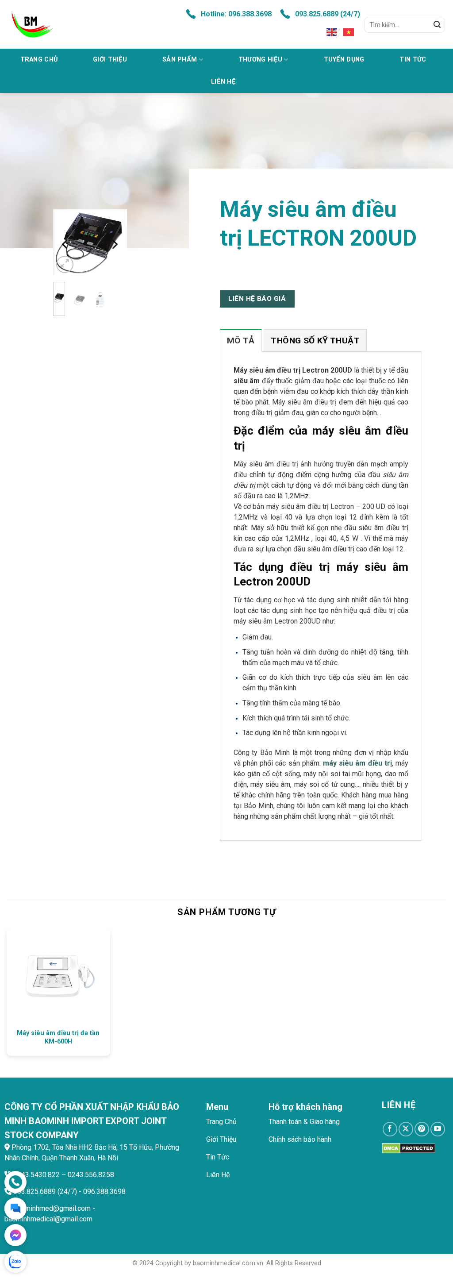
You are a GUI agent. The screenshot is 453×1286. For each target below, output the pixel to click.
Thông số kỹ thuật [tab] (315, 340)
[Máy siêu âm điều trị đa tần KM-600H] (58, 976)
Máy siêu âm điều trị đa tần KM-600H (58, 1037)
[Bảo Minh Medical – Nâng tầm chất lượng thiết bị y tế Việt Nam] (85, 24)
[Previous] (66, 244)
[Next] (114, 244)
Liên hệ (223, 81)
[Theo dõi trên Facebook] (390, 1129)
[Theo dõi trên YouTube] (437, 1129)
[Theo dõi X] (406, 1129)
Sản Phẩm (179, 59)
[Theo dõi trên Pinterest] (422, 1129)
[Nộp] (437, 24)
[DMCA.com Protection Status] (408, 1148)
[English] (332, 32)
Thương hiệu (260, 59)
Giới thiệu (110, 59)
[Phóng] (64, 264)
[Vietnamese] (349, 32)
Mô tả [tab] (241, 340)
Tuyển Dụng (344, 59)
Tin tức (412, 59)
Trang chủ (39, 59)
